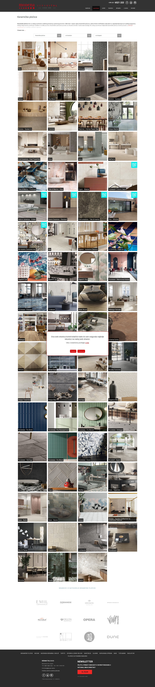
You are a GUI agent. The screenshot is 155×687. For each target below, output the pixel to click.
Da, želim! (85, 672)
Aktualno (118, 8)
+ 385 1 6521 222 (48, 665)
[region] (77, 343)
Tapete (62, 653)
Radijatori (130, 653)
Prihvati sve (81, 351)
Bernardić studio (84, 676)
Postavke (73, 351)
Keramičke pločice (27, 653)
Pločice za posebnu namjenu (77, 656)
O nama (126, 8)
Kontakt (133, 8)
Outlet (103, 8)
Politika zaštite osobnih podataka (51, 670)
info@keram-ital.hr (50, 668)
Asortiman (96, 8)
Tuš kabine (122, 653)
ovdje (87, 343)
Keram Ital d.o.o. (48, 661)
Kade (115, 653)
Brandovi (110, 8)
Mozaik (36, 653)
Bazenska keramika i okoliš (50, 653)
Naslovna (87, 8)
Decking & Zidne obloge (74, 653)
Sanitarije (87, 653)
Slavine (95, 653)
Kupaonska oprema (105, 653)
